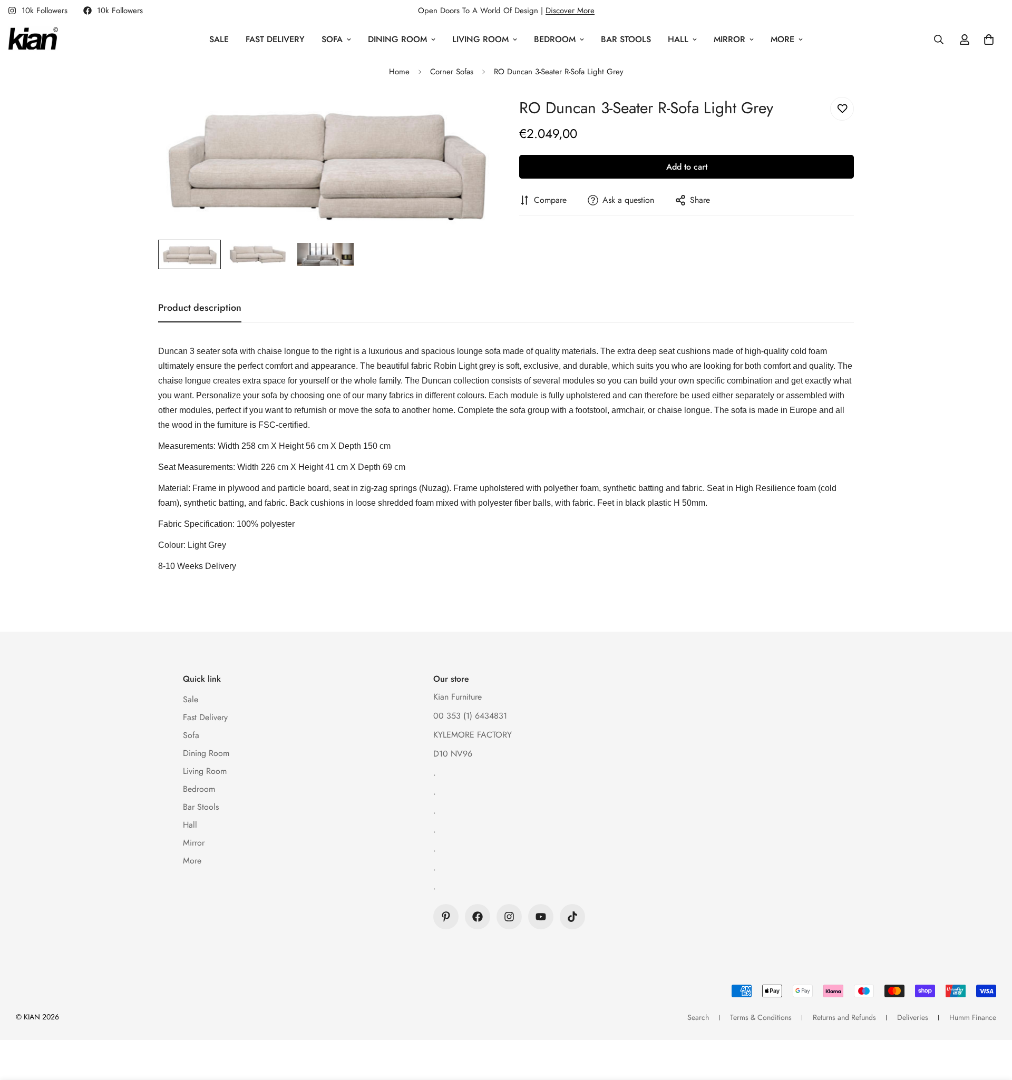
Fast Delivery (275, 39)
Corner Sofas (451, 71)
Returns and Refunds (844, 1017)
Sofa (332, 39)
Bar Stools (626, 39)
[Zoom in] (470, 117)
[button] (989, 39)
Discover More (570, 10)
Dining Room (397, 39)
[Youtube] (540, 916)
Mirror (729, 39)
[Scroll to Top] (991, 1022)
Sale (219, 39)
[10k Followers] (477, 916)
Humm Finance (972, 1017)
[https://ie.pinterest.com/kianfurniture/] (446, 916)
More (782, 39)
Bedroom (555, 39)
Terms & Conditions (761, 1017)
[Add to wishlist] (842, 109)
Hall (678, 39)
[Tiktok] (572, 916)
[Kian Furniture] (33, 39)
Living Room (480, 39)
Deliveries (912, 1017)
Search (698, 1017)
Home (399, 71)
